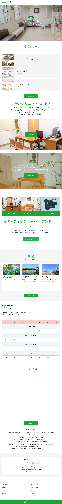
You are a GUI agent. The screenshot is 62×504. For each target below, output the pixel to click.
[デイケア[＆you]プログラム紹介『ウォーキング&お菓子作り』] (11, 269)
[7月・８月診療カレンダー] (8, 85)
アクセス (33, 493)
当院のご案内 (31, 134)
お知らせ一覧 (31, 96)
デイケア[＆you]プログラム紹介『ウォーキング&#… (11, 278)
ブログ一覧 (31, 295)
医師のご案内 (11, 213)
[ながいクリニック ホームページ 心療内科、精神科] (6, 2)
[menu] (59, 2)
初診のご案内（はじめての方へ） (30, 213)
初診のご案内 (34, 487)
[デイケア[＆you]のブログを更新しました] (8, 60)
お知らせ (4, 493)
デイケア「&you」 (13, 281)
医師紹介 (4, 487)
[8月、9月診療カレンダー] (8, 72)
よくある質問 (50, 213)
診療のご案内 (31, 175)
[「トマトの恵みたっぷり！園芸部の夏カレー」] (50, 269)
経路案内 (31, 423)
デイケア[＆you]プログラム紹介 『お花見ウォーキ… (30, 278)
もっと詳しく (31, 239)
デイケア (4, 490)
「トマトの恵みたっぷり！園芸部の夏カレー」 (50, 278)
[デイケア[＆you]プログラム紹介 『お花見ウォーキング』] (30, 269)
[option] (31, 23)
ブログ (3, 496)
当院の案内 (4, 484)
